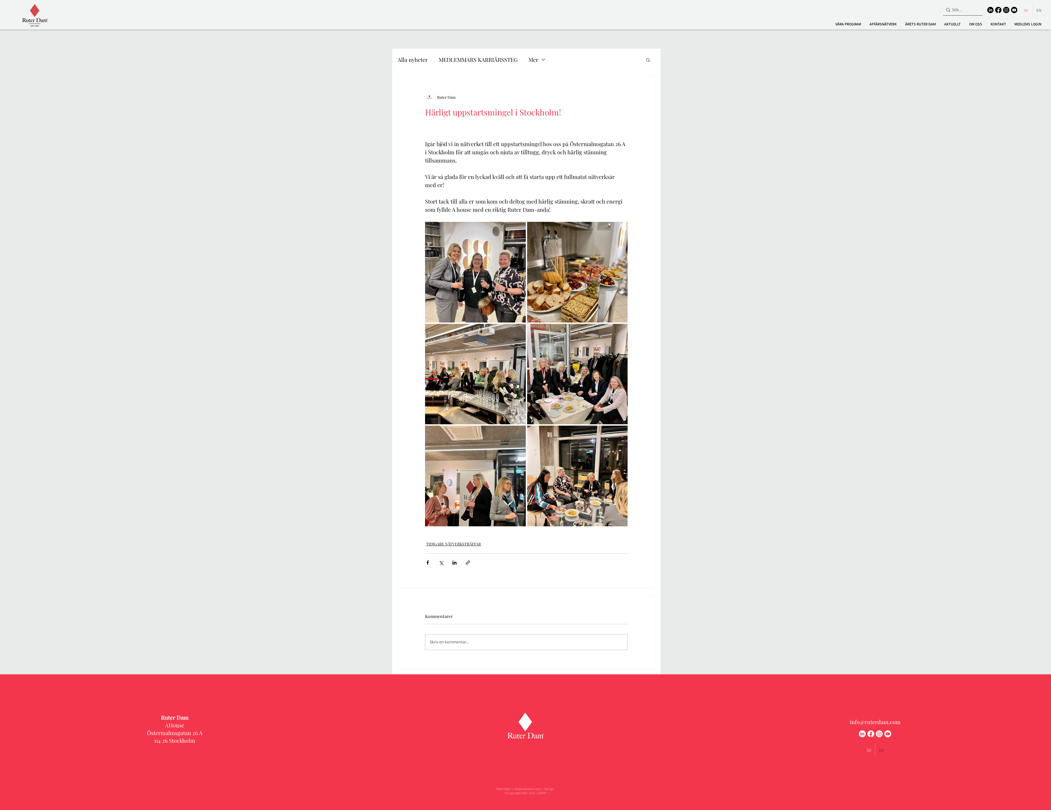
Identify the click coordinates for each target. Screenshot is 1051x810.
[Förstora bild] (475, 272)
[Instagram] (1006, 10)
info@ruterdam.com (875, 721)
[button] (848, 24)
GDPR (542, 793)
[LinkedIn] (990, 10)
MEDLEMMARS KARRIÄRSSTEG (478, 59)
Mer (533, 59)
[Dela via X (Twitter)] (441, 562)
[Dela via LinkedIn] (454, 562)
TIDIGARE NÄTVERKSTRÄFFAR (453, 544)
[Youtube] (1014, 10)
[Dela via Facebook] (427, 562)
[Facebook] (998, 10)
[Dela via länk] (467, 562)
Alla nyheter (413, 59)
